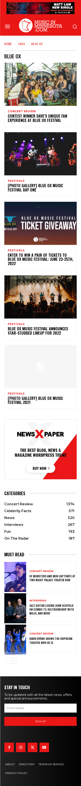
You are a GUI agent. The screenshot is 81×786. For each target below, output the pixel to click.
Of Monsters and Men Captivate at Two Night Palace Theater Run (52, 578)
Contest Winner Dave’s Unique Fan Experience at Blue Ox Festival (37, 118)
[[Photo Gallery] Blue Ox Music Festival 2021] (40, 366)
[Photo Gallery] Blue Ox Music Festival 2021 (35, 400)
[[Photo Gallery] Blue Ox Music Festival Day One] (40, 153)
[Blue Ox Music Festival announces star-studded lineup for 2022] (40, 297)
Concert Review (22, 111)
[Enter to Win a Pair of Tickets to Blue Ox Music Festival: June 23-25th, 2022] (40, 223)
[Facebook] (9, 747)
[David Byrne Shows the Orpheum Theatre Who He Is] (15, 639)
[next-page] (14, 660)
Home (8, 43)
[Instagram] (20, 747)
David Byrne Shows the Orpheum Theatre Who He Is (50, 640)
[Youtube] (44, 747)
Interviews (37, 600)
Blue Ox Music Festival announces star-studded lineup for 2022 (38, 331)
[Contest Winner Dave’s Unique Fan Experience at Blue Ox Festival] (40, 84)
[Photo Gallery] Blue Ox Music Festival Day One (35, 188)
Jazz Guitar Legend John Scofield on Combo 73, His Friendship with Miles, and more (51, 609)
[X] (32, 747)
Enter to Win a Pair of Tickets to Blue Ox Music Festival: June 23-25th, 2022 (40, 259)
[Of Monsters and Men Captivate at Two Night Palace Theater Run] (15, 576)
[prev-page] (7, 660)
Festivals (16, 181)
